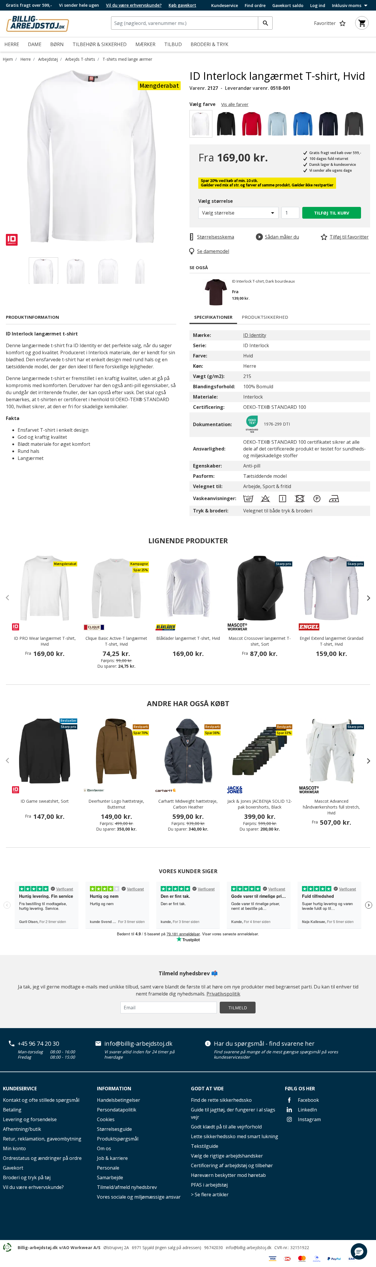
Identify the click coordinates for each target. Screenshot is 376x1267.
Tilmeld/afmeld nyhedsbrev (127, 1187)
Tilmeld (237, 1007)
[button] (359, 1251)
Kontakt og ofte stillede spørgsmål (41, 1100)
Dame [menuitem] (34, 44)
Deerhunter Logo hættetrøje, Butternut (116, 804)
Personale (108, 1168)
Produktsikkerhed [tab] (265, 317)
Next (185, 158)
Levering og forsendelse (30, 1119)
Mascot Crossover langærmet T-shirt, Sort (260, 641)
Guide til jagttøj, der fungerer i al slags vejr (233, 1113)
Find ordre (255, 5)
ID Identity (254, 335)
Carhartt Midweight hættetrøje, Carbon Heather (188, 804)
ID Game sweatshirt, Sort (45, 801)
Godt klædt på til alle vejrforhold (226, 1126)
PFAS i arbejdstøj (209, 1185)
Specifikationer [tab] (213, 317)
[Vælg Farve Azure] (304, 125)
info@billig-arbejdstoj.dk (138, 1043)
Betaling (12, 1109)
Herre (25, 59)
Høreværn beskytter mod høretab (228, 1175)
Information (114, 1088)
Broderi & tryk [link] (209, 44)
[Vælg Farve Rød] (253, 125)
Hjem (8, 59)
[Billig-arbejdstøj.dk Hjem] (37, 23)
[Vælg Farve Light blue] (278, 125)
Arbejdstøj (48, 59)
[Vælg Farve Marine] (329, 125)
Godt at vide (207, 1088)
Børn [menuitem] (57, 44)
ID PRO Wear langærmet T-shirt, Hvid (45, 641)
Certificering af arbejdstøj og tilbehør (232, 1165)
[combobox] (192, 23)
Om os (104, 1148)
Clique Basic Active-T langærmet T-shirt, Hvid (116, 641)
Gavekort (13, 1168)
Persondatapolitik (116, 1109)
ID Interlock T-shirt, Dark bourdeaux (263, 281)
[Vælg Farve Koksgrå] (355, 125)
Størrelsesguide (114, 1129)
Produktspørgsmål (117, 1139)
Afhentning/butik (22, 1129)
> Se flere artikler (210, 1194)
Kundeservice (224, 5)
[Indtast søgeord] (265, 23)
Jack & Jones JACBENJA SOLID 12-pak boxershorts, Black (259, 804)
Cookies (106, 1119)
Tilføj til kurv (331, 213)
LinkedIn (307, 1109)
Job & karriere (112, 1158)
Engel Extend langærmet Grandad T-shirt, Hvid (331, 641)
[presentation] (366, 598)
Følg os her (300, 1088)
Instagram (309, 1119)
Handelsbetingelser (118, 1100)
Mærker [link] (145, 44)
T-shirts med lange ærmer (127, 59)
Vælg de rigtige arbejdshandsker (227, 1156)
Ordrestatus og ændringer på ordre (42, 1158)
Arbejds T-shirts (80, 59)
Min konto (14, 1148)
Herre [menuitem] (11, 44)
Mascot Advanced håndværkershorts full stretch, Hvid (331, 807)
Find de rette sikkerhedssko (221, 1100)
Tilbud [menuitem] (173, 44)
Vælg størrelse (215, 201)
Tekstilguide (204, 1146)
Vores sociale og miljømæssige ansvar (139, 1197)
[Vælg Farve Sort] (227, 125)
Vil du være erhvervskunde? (33, 1187)
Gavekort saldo (287, 5)
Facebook (308, 1100)
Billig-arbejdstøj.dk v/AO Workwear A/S (59, 1247)
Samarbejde (110, 1177)
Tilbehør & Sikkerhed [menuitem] (100, 44)
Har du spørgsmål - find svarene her (264, 1043)
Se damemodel (213, 251)
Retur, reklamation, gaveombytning (42, 1139)
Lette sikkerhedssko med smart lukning (234, 1136)
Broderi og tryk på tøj (27, 1177)
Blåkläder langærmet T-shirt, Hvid (188, 638)
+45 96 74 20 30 (38, 1043)
